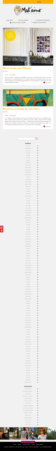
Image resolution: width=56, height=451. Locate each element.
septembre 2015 (28, 298)
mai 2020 (28, 188)
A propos (39, 1)
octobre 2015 (28, 296)
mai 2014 (28, 332)
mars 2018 (28, 231)
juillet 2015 (28, 303)
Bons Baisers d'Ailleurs (28, 391)
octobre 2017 (28, 243)
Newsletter (39, 2)
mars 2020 (28, 193)
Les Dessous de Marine (28, 408)
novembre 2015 (28, 293)
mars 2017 (28, 258)
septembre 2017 (28, 246)
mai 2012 (28, 372)
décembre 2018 (28, 210)
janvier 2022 (28, 165)
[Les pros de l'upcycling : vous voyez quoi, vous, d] (32, 433)
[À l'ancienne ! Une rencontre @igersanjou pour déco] (51, 433)
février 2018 (28, 234)
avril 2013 (28, 356)
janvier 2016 (28, 289)
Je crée (6, 74)
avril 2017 (28, 255)
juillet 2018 (28, 222)
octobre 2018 (28, 215)
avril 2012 (28, 375)
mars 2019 (28, 203)
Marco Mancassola (34, 118)
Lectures (6, 115)
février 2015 (28, 315)
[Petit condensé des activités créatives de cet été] (4, 433)
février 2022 (28, 162)
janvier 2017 (28, 262)
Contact (33, 444)
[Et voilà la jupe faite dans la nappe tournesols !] (14, 433)
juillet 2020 (28, 186)
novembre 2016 (28, 267)
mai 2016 (28, 282)
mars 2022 (28, 160)
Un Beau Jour (28, 422)
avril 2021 (28, 177)
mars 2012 (28, 377)
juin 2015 (28, 305)
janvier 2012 (28, 379)
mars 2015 (28, 313)
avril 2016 (28, 284)
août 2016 (28, 274)
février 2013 (28, 360)
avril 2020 (28, 191)
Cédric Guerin (28, 393)
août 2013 (28, 346)
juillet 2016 (28, 277)
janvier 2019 (28, 208)
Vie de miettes (28, 424)
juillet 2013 (28, 348)
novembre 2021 (28, 169)
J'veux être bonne (28, 398)
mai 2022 (28, 155)
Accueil (14, 444)
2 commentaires (12, 74)
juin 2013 (28, 351)
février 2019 (28, 205)
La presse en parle (26, 444)
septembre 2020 (28, 184)
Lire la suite (47, 82)
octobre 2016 (28, 270)
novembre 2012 (28, 365)
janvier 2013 (28, 363)
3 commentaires (12, 115)
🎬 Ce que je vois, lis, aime (17, 22)
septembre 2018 (28, 217)
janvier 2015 (28, 317)
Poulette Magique (28, 417)
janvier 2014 (28, 339)
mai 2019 (28, 200)
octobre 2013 (28, 341)
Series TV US (28, 420)
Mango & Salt (28, 415)
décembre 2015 (28, 291)
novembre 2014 (28, 322)
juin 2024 (28, 150)
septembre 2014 (28, 327)
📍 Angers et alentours (38, 22)
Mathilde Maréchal (47, 446)
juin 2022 (28, 153)
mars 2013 (28, 358)
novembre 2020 (28, 181)
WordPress (36, 446)
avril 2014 (28, 334)
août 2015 (28, 301)
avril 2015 (28, 310)
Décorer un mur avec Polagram (17, 68)
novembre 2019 (28, 196)
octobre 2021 (28, 172)
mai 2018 (28, 227)
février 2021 (28, 179)
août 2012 (28, 367)
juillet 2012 (28, 370)
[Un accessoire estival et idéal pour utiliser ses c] (42, 433)
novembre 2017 (28, 241)
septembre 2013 (28, 344)
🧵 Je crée (9, 20)
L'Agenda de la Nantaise (28, 405)
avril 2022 (28, 157)
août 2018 (28, 219)
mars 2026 (28, 145)
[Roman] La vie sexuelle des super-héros (21, 108)
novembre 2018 (28, 212)
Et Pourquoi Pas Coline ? (28, 396)
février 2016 (28, 286)
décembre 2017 (28, 239)
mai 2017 (28, 253)
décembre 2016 (28, 265)
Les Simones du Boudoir (28, 410)
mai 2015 (28, 308)
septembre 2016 (28, 272)
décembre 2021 (28, 167)
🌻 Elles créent (23, 20)
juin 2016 (28, 279)
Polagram (16, 82)
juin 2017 (28, 251)
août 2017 (28, 248)
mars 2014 (28, 336)
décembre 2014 (28, 320)
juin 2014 (28, 329)
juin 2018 (28, 224)
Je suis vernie (28, 403)
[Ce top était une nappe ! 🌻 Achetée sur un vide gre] (23, 433)
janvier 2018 (28, 236)
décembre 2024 (28, 148)
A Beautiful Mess (25, 80)
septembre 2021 (28, 174)
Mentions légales (39, 444)
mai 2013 (28, 353)
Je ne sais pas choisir (28, 400)
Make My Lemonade (28, 412)
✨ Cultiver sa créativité (42, 20)
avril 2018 (28, 229)
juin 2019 (28, 198)
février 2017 (28, 260)
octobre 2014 (28, 325)
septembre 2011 (28, 382)
